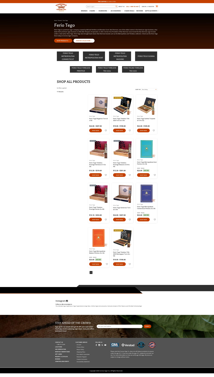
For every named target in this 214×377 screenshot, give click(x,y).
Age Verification (60, 349)
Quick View (98, 105)
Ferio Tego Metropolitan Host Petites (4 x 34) (147, 163)
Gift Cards (58, 354)
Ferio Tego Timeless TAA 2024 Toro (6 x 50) (121, 119)
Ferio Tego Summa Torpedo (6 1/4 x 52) (146, 119)
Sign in (144, 6)
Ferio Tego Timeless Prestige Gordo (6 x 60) (96, 208)
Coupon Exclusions (82, 359)
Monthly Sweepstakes (62, 351)
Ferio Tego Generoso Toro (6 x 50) (121, 208)
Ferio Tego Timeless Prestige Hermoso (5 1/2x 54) (97, 164)
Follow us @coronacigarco (64, 304)
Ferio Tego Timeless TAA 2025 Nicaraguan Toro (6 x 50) (121, 254)
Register (151, 6)
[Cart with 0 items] (157, 6)
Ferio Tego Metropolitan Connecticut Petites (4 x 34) (146, 207)
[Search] (116, 6)
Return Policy (80, 349)
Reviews (139, 11)
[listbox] (149, 89)
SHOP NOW (95, 130)
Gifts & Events (151, 11)
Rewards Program (82, 357)
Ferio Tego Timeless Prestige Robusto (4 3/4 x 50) (121, 164)
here (143, 355)
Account (79, 344)
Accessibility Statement (83, 361)
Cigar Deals (129, 11)
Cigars (92, 11)
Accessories (116, 11)
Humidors (103, 11)
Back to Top (90, 272)
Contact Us (59, 342)
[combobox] (102, 6)
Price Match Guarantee (83, 354)
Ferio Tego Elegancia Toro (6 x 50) (98, 119)
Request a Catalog (61, 356)
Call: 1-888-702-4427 (132, 6)
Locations (58, 347)
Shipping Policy (81, 352)
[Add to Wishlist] (106, 130)
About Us (121, 6)
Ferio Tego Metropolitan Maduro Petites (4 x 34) (97, 252)
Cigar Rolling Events (62, 361)
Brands (84, 11)
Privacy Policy (80, 347)
